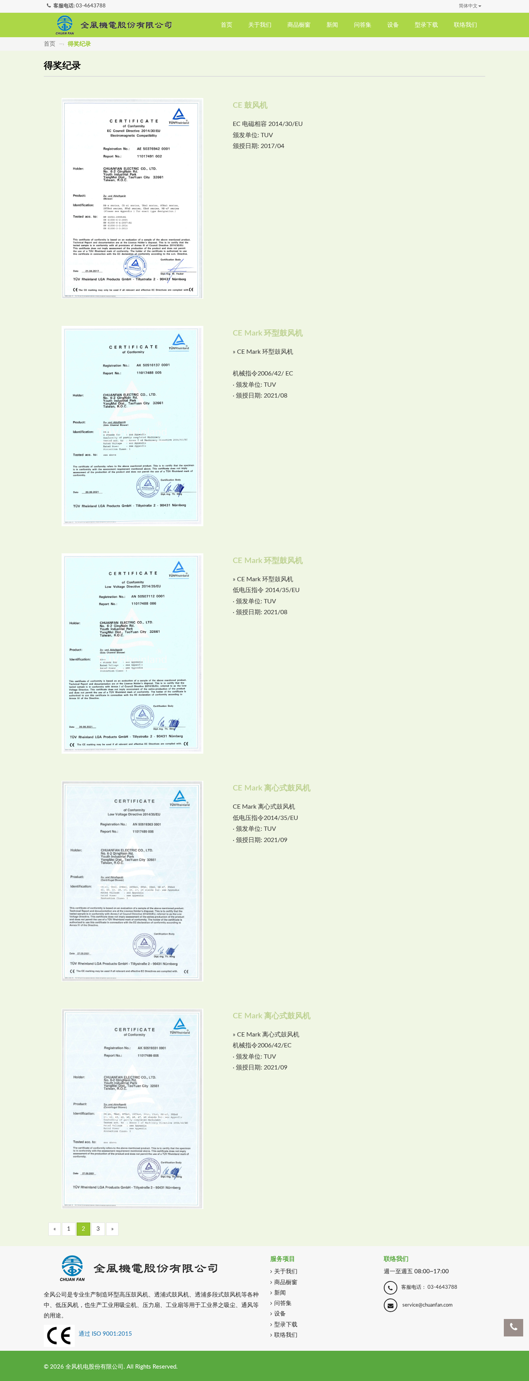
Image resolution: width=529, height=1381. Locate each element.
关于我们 (259, 25)
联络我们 (465, 25)
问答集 (362, 25)
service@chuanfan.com (427, 1305)
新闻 (332, 25)
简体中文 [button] (468, 5)
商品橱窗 (299, 25)
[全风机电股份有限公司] (113, 25)
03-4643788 (91, 6)
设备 (393, 25)
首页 (226, 25)
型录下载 (426, 25)
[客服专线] (513, 1327)
